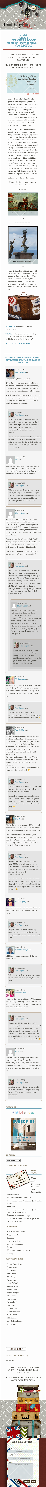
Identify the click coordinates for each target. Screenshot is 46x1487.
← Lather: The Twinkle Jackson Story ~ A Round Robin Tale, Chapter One (23, 57)
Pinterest (21, 1112)
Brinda (17, 819)
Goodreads (24, 1112)
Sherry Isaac (20, 513)
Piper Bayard (12, 1315)
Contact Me (23, 45)
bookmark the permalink (18, 343)
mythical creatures (12, 339)
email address (11, 1454)
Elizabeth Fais (20, 993)
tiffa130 (22, 261)
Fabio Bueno (11, 1280)
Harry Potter (30, 334)
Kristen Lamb (12, 1302)
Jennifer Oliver (12, 1286)
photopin (30, 213)
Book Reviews (12, 1238)
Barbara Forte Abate (14, 1264)
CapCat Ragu (22, 213)
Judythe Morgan (13, 1293)
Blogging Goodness (14, 1235)
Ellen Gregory (20, 901)
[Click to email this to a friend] (35, 302)
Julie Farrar (11, 1296)
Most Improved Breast (23, 42)
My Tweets (10, 1361)
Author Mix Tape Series (16, 1232)
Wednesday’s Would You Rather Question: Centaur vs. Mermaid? (27, 80)
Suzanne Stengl (21, 950)
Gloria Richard (12, 1283)
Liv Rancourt (20, 679)
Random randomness (15, 1244)
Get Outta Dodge (24, 40)
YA (32, 339)
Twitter (17, 1112)
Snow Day (11, 1207)
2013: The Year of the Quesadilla (19, 1198)
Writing (16, 329)
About (23, 37)
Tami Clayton (15, 24)
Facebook (13, 1112)
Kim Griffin (19, 730)
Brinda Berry (12, 1267)
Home (23, 35)
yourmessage (11, 1461)
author (15, 334)
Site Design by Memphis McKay (38, 1436)
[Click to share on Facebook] (16, 308)
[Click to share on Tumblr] (15, 316)
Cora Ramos (11, 1270)
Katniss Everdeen (12, 336)
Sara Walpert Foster (14, 1321)
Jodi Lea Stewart (13, 1289)
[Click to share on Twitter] (35, 311)
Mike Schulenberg (13, 1312)
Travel (9, 1247)
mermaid (23, 336)
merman (30, 336)
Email (32, 1112)
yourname (11, 1448)
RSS (28, 1112)
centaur (22, 334)
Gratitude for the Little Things (18, 1216)
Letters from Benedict (18, 1179)
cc (33, 213)
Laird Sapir (11, 1305)
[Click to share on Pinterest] (12, 301)
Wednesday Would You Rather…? (19, 1251)
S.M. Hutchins (12, 1318)
